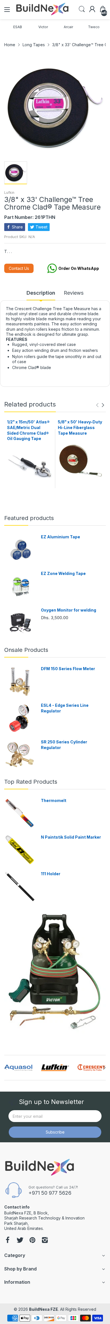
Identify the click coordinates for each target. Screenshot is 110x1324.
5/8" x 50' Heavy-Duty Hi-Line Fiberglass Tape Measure (80, 427)
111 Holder (50, 873)
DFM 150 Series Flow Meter (68, 668)
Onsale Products (26, 650)
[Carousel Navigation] (100, 405)
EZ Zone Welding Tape (63, 573)
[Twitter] (20, 1241)
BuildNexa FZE (43, 1309)
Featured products (29, 518)
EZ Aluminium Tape (60, 536)
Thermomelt (53, 800)
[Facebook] (7, 1241)
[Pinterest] (32, 1241)
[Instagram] (44, 1241)
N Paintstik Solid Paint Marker (71, 837)
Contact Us (19, 268)
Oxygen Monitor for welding (68, 610)
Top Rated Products (30, 781)
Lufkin (9, 192)
